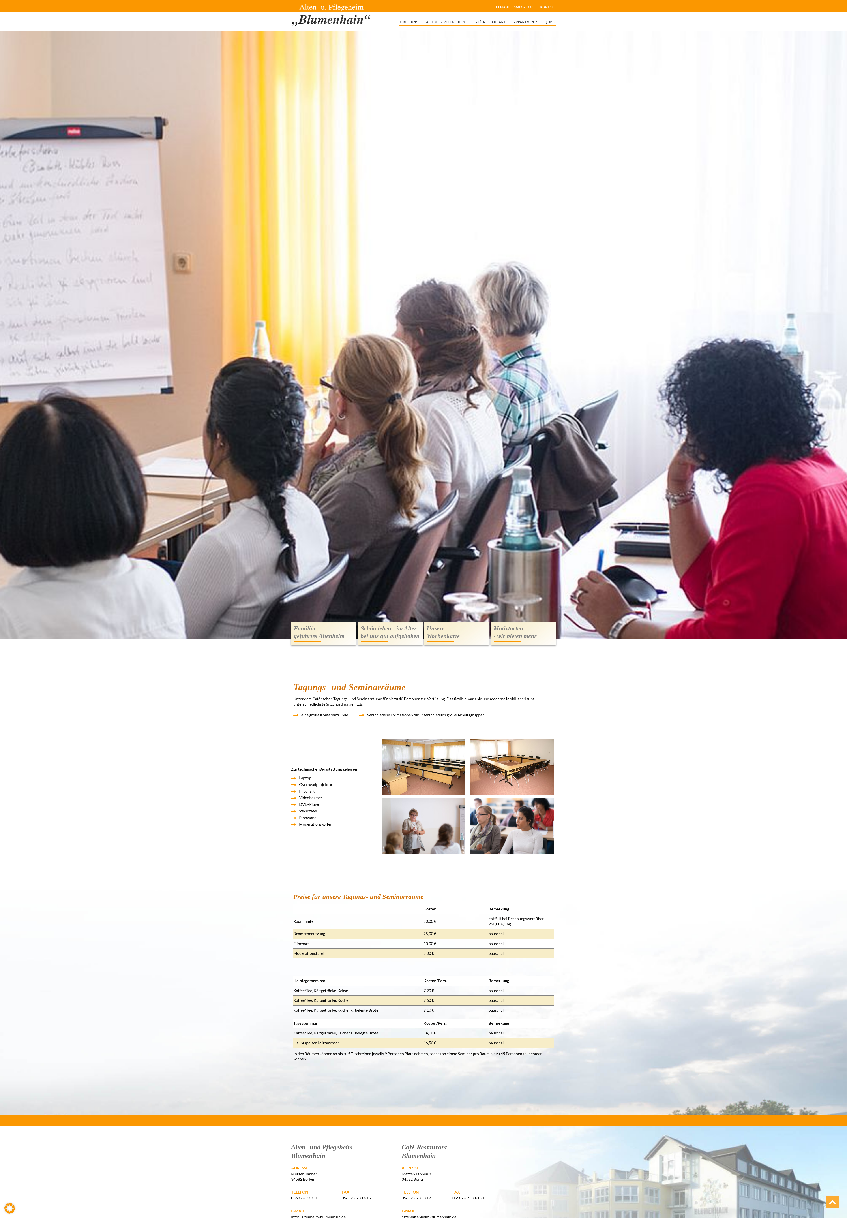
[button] (9, 1208)
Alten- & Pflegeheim (446, 22)
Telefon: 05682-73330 (514, 7)
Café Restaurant (489, 22)
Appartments (525, 22)
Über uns (409, 22)
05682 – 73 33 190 (417, 1197)
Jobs (550, 22)
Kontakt (548, 7)
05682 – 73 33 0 (304, 1197)
